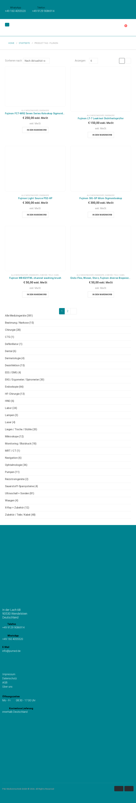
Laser (8, 422)
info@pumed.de (11, 651)
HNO (7, 400)
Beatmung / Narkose (17, 322)
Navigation (11, 457)
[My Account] (114, 27)
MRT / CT (10, 450)
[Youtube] (14, 659)
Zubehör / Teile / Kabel (49, 275)
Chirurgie (10, 329)
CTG (7, 336)
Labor (8, 408)
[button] (70, 27)
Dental (8, 351)
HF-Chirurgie (12, 393)
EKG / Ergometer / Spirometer (22, 379)
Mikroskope (11, 436)
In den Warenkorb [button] (37, 130)
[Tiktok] (9, 659)
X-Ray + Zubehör (14, 507)
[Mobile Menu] (7, 24)
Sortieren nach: (13, 60)
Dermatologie (13, 358)
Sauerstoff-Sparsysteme (19, 486)
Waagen (9, 500)
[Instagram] (4, 659)
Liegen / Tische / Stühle (18, 429)
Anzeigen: (80, 60)
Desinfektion (12, 365)
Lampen (9, 415)
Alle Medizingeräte (30, 110)
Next (73, 311)
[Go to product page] (35, 86)
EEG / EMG (11, 372)
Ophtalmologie (13, 464)
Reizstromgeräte (15, 479)
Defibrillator (12, 344)
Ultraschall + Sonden (17, 493)
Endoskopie (44, 110)
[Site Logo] (22, 27)
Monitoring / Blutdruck (18, 443)
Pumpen (9, 472)
